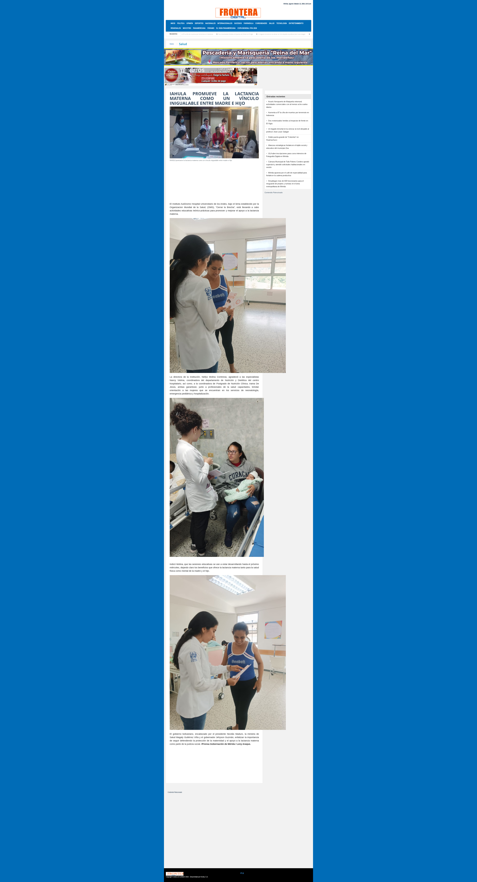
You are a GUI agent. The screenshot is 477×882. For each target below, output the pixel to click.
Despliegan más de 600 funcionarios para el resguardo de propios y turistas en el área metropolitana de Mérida (285, 184)
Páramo (210, 28)
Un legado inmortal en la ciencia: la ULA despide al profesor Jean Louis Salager (222, 34)
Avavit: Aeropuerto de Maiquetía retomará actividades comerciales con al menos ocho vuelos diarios (287, 104)
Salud (271, 23)
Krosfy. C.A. (204, 877)
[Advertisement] (214, 181)
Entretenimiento (296, 23)
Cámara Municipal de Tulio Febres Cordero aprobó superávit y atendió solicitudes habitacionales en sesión (287, 164)
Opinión (189, 23)
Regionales (176, 28)
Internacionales (225, 23)
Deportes (199, 23)
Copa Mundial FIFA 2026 (247, 28)
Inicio (173, 23)
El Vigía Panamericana (226, 28)
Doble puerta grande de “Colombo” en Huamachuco (267, 34)
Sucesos (238, 23)
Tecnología (281, 23)
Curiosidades (261, 23)
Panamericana (199, 28)
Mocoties (187, 28)
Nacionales (210, 23)
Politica (180, 23)
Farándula (248, 23)
